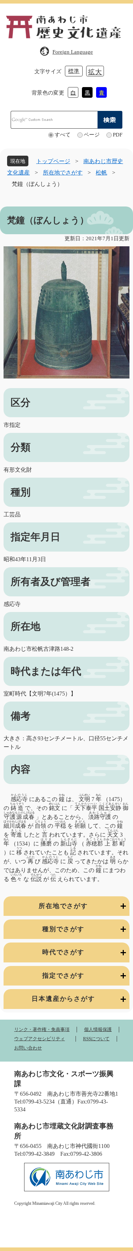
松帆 (101, 173)
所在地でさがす (63, 173)
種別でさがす (63, 929)
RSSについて (96, 1038)
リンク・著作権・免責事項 (42, 1029)
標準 (73, 71)
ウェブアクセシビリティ (39, 1038)
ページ (92, 135)
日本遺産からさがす (63, 998)
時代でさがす (63, 952)
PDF (117, 135)
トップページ (53, 161)
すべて (63, 135)
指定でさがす (63, 975)
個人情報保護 (98, 1029)
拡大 (95, 72)
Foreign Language (72, 52)
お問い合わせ (28, 1048)
